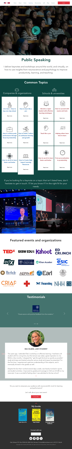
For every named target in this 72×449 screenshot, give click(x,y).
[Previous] (7, 313)
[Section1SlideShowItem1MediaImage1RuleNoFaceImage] (34, 323)
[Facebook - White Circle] (34, 438)
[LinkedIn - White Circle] (30, 438)
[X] (41, 438)
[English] (4, 2)
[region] (10, 109)
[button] (25, 3)
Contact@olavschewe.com (45, 442)
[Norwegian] (8, 2)
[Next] (64, 313)
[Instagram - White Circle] (37, 438)
